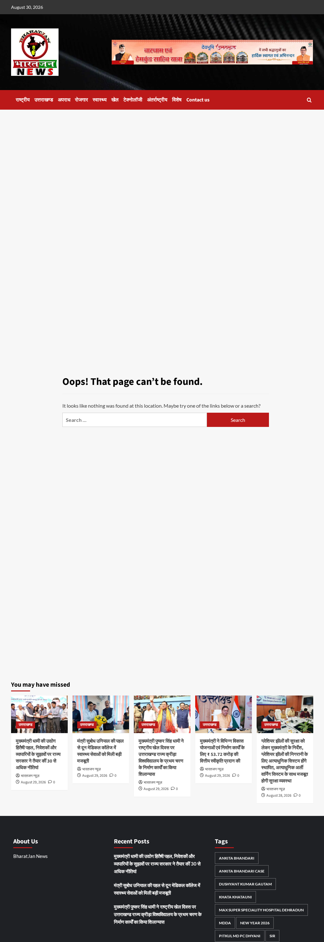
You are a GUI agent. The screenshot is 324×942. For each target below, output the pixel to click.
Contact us (197, 99)
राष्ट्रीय (23, 99)
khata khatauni (235, 897)
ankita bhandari (236, 858)
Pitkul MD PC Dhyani (239, 935)
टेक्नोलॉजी (132, 99)
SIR (272, 935)
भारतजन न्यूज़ (30, 776)
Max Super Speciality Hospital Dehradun (261, 910)
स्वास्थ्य (100, 99)
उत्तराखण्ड (43, 99)
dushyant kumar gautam (245, 884)
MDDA (225, 923)
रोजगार (81, 99)
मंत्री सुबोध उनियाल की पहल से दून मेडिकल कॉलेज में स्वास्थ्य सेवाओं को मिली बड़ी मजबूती (100, 751)
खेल (115, 99)
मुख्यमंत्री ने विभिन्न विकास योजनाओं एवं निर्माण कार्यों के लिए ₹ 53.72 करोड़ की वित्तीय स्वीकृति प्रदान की (222, 751)
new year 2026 (255, 923)
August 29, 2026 (33, 782)
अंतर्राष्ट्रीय (157, 99)
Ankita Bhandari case (242, 871)
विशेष (177, 99)
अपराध (64, 99)
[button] (309, 100)
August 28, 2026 (278, 795)
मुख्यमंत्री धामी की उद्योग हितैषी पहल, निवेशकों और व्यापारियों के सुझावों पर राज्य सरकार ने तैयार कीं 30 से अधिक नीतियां (38, 754)
